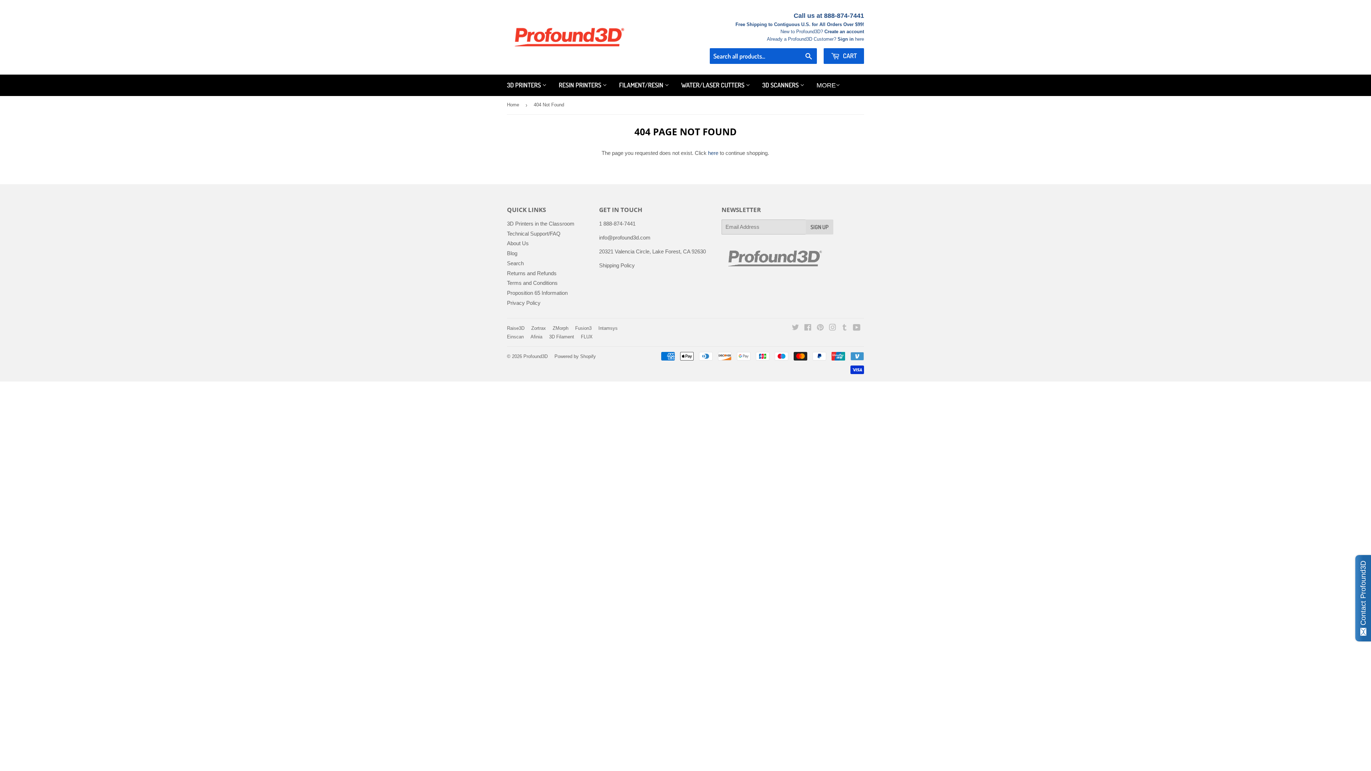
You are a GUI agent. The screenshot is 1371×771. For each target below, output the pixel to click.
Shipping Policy (617, 265)
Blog (512, 253)
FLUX (587, 336)
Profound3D (535, 356)
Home (513, 104)
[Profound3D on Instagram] (832, 328)
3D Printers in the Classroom (540, 224)
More (826, 85)
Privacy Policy (524, 303)
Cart (849, 56)
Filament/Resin (642, 85)
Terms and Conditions (532, 283)
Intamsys (608, 328)
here (713, 153)
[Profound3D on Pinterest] (820, 328)
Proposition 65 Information (537, 293)
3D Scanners (781, 85)
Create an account (844, 31)
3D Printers (524, 85)
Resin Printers (581, 85)
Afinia (536, 336)
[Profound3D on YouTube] (856, 328)
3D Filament (561, 336)
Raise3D (515, 328)
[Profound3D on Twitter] (795, 328)
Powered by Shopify (575, 356)
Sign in (846, 39)
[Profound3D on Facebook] (808, 328)
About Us (518, 243)
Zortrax (538, 328)
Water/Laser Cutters (713, 85)
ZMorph (560, 328)
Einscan (515, 336)
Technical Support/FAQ (534, 234)
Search (515, 263)
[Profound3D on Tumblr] (844, 328)
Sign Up (819, 227)
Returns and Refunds (532, 273)
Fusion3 (583, 328)
